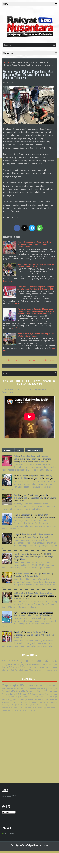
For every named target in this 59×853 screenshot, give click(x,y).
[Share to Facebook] (17, 228)
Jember (12, 705)
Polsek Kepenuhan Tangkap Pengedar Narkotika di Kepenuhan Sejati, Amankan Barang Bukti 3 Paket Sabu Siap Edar (32, 459)
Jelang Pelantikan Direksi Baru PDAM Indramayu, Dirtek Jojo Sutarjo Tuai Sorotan (34, 516)
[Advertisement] (29, 743)
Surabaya (5, 699)
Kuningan (53, 694)
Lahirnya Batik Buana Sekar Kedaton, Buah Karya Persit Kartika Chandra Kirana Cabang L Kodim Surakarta (35, 596)
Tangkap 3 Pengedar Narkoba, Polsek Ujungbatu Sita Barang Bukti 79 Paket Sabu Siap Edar (34, 635)
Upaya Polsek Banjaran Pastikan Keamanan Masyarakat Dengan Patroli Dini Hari (33, 535)
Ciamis (51, 697)
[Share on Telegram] (32, 228)
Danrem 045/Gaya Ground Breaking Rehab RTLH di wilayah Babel (35, 334)
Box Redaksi (8, 833)
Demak (29, 691)
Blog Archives (33, 450)
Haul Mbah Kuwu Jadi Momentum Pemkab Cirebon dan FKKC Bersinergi (35, 265)
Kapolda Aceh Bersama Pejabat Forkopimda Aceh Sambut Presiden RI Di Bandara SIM (36, 287)
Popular (7, 450)
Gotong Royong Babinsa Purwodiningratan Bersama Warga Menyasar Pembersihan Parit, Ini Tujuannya (28, 74)
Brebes (4, 705)
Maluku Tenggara (27, 707)
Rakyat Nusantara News (37, 845)
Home (6, 62)
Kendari (41, 699)
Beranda (31, 360)
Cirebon (31, 685)
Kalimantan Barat (23, 688)
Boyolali (39, 688)
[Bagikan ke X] (24, 228)
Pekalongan (51, 707)
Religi (54, 661)
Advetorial (53, 670)
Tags (19, 450)
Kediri (33, 702)
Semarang (52, 691)
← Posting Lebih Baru (12, 360)
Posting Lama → (49, 360)
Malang (51, 699)
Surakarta (47, 685)
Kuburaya (10, 697)
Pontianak (6, 691)
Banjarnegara (38, 694)
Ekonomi (40, 667)
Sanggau (5, 702)
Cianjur (40, 691)
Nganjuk (15, 702)
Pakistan (40, 707)
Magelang (24, 697)
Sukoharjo (10, 694)
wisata (16, 667)
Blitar (18, 691)
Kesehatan (53, 667)
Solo (33, 710)
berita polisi (11, 661)
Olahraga (28, 667)
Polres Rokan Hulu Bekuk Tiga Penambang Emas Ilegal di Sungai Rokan (33, 574)
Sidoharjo (26, 710)
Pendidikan (13, 664)
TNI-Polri (35, 661)
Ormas (8, 670)
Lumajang (51, 705)
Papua (24, 702)
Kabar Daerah (32, 664)
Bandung (24, 694)
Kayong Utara (18, 699)
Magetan (5, 707)
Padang (31, 699)
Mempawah (42, 702)
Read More (49, 258)
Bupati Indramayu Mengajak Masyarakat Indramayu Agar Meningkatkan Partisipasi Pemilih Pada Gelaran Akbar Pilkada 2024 (35, 311)
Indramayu (6, 688)
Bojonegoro (38, 697)
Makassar (14, 707)
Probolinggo (16, 710)
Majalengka (10, 685)
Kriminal (49, 664)
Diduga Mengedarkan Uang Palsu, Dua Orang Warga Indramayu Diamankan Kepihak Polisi (34, 244)
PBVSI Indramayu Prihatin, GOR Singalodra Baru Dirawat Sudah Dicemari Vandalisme (33, 614)
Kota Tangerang (38, 705)
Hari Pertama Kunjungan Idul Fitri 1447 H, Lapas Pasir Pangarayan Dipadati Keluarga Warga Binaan (33, 557)
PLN (16, 670)
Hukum (5, 667)
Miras (36, 670)
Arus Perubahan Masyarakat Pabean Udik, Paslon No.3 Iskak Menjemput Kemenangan (33, 477)
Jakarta (50, 688)
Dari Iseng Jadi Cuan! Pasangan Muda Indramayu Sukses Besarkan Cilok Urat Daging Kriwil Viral (35, 498)
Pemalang (5, 710)
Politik (44, 670)
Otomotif (26, 670)
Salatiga (52, 702)
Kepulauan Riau (23, 705)
